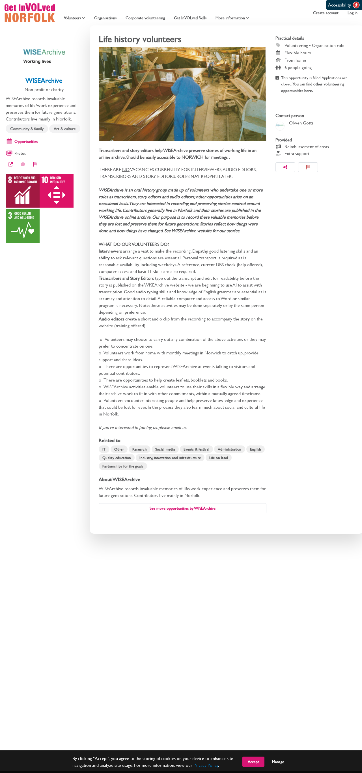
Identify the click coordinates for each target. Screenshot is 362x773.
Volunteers (72, 18)
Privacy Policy (205, 765)
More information (230, 18)
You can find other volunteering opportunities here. (312, 87)
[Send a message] (23, 164)
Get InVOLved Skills (190, 17)
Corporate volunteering (145, 17)
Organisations (105, 17)
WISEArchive (44, 80)
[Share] (285, 167)
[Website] (10, 164)
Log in (352, 12)
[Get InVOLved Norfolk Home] (30, 13)
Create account (326, 12)
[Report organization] (35, 164)
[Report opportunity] (308, 167)
